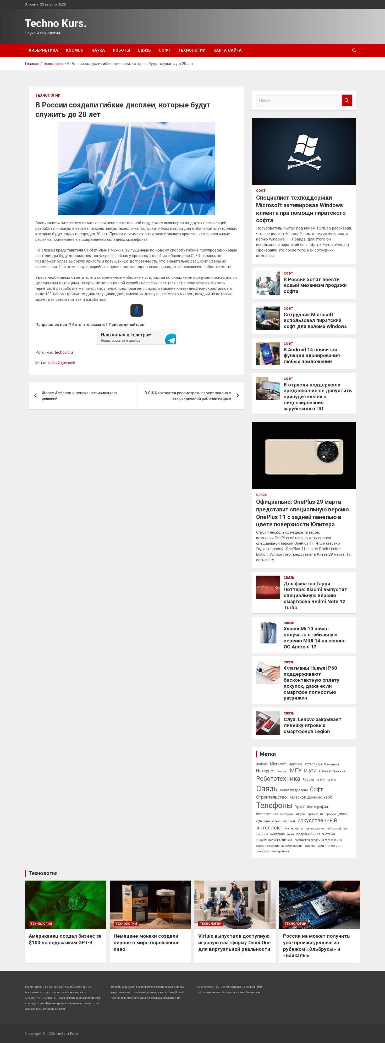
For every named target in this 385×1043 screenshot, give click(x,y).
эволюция (262, 851)
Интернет (265, 770)
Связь (144, 50)
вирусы (300, 814)
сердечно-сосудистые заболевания (279, 846)
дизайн (343, 814)
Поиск (347, 100)
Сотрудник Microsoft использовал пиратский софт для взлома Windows (315, 321)
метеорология (315, 828)
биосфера (286, 814)
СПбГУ (320, 780)
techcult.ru (64, 352)
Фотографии (317, 807)
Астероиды (313, 764)
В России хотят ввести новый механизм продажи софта (315, 285)
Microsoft (278, 764)
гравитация (315, 814)
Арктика (295, 764)
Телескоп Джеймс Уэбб (310, 797)
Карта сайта (227, 50)
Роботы (121, 50)
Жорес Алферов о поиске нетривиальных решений (79, 396)
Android (262, 764)
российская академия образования (318, 840)
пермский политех (274, 839)
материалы (294, 828)
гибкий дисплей (61, 363)
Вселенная (331, 764)
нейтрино (277, 834)
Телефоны (274, 805)
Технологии (192, 50)
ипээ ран (288, 821)
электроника (280, 851)
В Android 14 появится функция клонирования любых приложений (312, 356)
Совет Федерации (294, 790)
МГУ (295, 770)
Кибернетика (43, 50)
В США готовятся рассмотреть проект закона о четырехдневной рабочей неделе (188, 396)
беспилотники (267, 814)
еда (259, 821)
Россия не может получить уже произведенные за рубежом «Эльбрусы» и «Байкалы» (316, 945)
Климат (282, 771)
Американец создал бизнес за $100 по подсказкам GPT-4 (65, 939)
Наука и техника (332, 771)
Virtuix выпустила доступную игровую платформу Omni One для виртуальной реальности (234, 942)
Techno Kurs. (56, 23)
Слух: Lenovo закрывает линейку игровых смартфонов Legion (313, 725)
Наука (98, 50)
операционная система (315, 834)
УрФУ (300, 806)
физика (310, 846)
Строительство (271, 797)
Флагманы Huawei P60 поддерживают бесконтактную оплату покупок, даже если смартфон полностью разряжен (311, 683)
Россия (308, 780)
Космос (75, 50)
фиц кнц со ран (329, 846)
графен (331, 814)
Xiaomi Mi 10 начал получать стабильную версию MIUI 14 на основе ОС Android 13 (315, 637)
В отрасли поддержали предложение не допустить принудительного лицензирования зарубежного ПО (318, 397)
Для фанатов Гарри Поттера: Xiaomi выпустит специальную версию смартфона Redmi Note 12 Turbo (315, 595)
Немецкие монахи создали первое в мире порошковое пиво (147, 942)
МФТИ (310, 770)
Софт (164, 50)
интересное (272, 821)
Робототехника (278, 778)
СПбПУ (332, 780)
